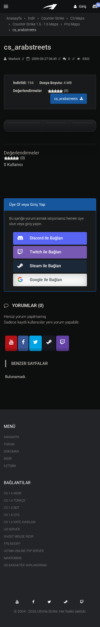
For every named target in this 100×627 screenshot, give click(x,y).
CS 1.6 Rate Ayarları (20, 522)
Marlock (14, 59)
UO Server (12, 529)
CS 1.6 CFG (11, 515)
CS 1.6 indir (13, 493)
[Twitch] (62, 343)
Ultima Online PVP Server (24, 551)
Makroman (13, 558)
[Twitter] (35, 343)
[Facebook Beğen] (33, 601)
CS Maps (77, 18)
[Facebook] (23, 343)
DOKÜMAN (11, 451)
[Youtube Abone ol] (17, 601)
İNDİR (8, 458)
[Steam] (49, 343)
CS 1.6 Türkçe (14, 500)
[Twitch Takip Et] (81, 601)
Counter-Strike (52, 18)
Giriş (81, 6)
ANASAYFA (11, 437)
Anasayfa (14, 18)
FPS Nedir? (12, 544)
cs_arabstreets (27, 47)
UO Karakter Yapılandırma (25, 565)
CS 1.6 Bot (11, 508)
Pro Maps (72, 24)
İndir (31, 18)
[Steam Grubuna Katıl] (65, 601)
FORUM (9, 444)
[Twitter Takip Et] (49, 601)
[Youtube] (11, 343)
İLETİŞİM (10, 466)
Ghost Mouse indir (19, 536)
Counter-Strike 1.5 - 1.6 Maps (35, 24)
